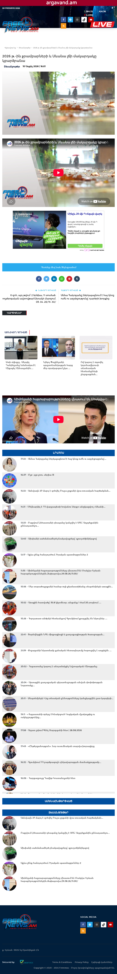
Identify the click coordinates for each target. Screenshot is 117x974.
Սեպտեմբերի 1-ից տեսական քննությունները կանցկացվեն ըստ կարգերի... (67, 698)
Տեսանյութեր (24, 48)
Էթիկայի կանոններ (101, 962)
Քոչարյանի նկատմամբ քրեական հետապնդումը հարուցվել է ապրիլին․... (66, 650)
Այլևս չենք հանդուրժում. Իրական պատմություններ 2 (54, 554)
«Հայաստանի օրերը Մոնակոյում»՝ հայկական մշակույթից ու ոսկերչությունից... (58, 716)
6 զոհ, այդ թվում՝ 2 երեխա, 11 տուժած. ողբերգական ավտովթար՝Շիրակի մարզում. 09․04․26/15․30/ (29, 298)
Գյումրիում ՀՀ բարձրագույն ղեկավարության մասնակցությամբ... (61, 762)
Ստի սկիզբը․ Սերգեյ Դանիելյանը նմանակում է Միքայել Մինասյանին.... (21, 365)
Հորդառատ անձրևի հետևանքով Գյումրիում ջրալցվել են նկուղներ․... (64, 618)
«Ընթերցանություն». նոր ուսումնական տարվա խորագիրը (58, 746)
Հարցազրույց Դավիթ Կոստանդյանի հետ (48, 778)
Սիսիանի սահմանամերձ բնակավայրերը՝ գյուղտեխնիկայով (59, 538)
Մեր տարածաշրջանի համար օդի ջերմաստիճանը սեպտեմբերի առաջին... (67, 586)
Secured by (8, 962)
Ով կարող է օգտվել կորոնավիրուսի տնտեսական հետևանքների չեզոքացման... (92, 368)
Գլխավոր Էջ (10, 48)
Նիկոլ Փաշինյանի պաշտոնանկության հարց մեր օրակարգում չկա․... (58, 365)
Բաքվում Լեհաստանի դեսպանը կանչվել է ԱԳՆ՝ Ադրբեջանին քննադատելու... (59, 524)
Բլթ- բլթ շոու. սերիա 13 (37, 474)
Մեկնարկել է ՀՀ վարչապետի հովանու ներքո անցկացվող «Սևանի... (63, 506)
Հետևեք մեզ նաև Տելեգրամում (58, 267)
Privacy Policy (82, 962)
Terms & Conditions (62, 962)
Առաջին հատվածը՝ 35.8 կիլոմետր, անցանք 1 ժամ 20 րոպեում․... (61, 602)
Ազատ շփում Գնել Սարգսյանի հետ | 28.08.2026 (51, 730)
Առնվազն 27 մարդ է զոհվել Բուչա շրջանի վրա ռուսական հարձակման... (65, 490)
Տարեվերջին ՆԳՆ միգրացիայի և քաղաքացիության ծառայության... (63, 634)
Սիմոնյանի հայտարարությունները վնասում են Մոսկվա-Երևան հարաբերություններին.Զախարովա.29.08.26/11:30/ (60, 572)
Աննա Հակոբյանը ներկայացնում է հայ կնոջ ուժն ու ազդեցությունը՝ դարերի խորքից (87, 297)
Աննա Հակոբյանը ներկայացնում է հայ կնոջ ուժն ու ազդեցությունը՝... (63, 459)
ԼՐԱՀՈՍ (58, 452)
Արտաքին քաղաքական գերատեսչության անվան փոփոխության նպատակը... (62, 684)
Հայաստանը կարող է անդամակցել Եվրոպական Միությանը (59, 666)
